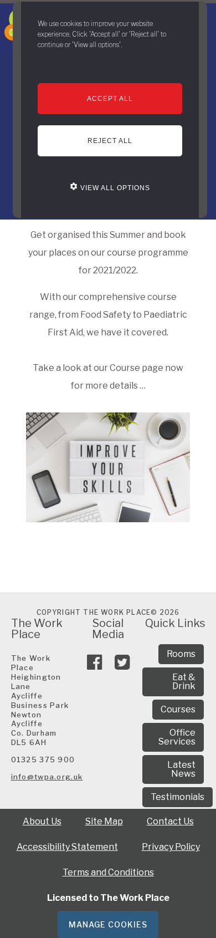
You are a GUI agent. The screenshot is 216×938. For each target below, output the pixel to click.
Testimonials (177, 797)
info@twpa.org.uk (47, 776)
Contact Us (170, 821)
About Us (42, 821)
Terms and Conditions (108, 872)
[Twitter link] (122, 665)
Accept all (110, 99)
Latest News (181, 769)
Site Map (104, 821)
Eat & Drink (184, 681)
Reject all (110, 141)
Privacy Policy (171, 847)
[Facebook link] (94, 665)
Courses (178, 709)
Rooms (181, 654)
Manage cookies (108, 924)
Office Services (177, 737)
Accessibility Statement (67, 847)
